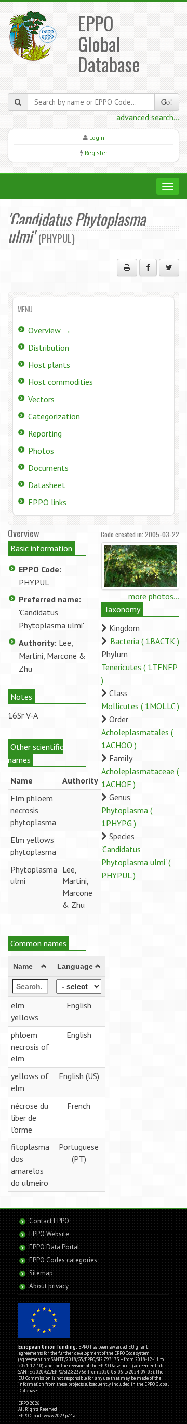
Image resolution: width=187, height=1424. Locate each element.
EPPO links (47, 502)
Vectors (41, 399)
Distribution (48, 347)
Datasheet (46, 485)
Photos (41, 450)
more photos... (153, 596)
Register (96, 153)
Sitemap (41, 1272)
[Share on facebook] (148, 267)
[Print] (127, 267)
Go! (166, 102)
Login (96, 138)
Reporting (45, 433)
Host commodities (60, 382)
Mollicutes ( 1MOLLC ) (140, 706)
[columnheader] (30, 966)
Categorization (54, 416)
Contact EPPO (49, 1220)
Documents (48, 468)
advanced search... (147, 117)
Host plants (49, 365)
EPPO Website (49, 1233)
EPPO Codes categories (63, 1259)
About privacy (49, 1285)
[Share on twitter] (169, 267)
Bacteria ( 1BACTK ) (144, 641)
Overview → (49, 330)
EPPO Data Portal (54, 1246)
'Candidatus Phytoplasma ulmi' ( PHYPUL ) (135, 862)
